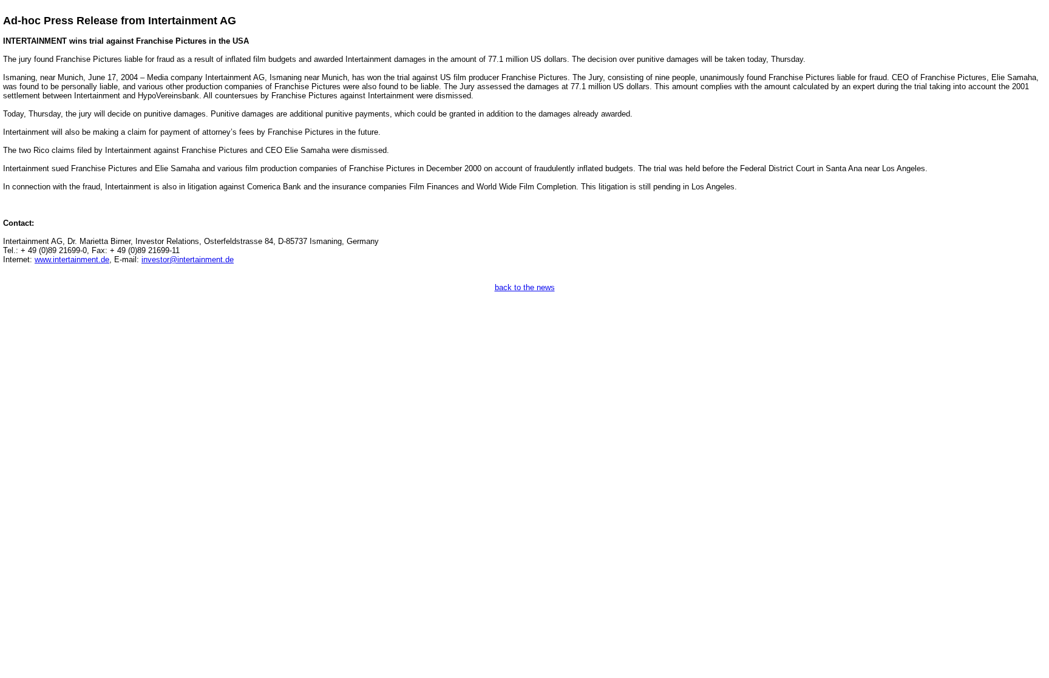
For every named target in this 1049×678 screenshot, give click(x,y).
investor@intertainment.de (187, 259)
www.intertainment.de (72, 259)
